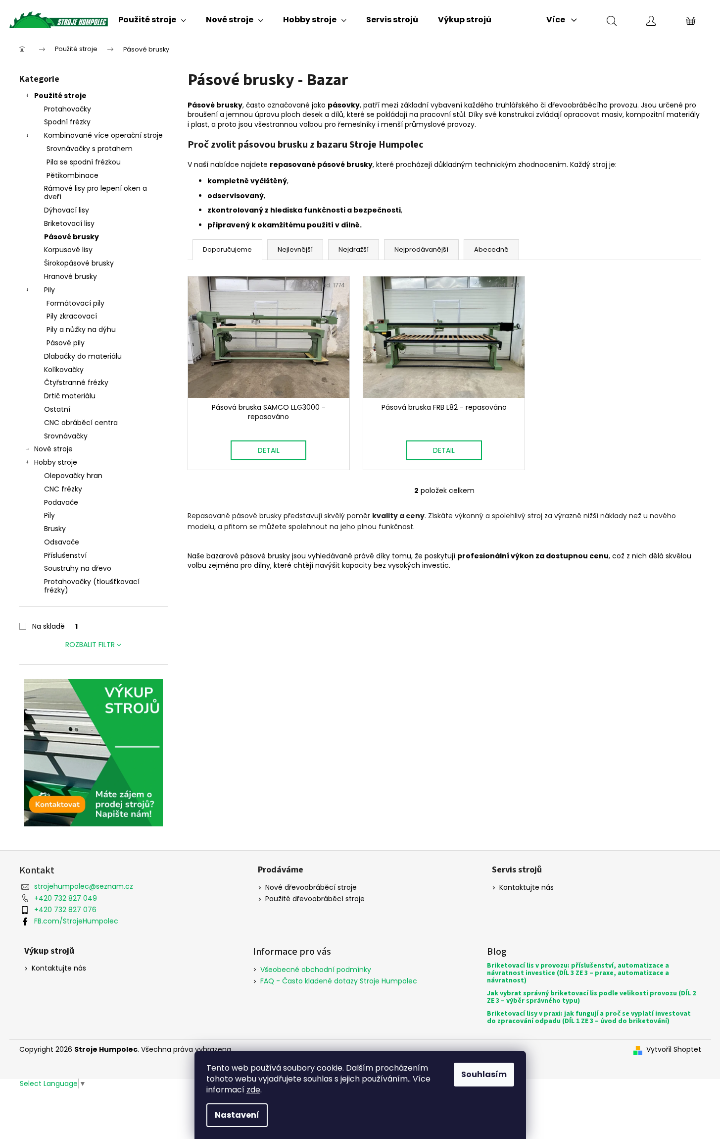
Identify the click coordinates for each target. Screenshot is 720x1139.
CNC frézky (63, 489)
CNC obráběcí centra (81, 423)
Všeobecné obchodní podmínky (315, 970)
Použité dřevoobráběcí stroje (315, 899)
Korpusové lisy (68, 250)
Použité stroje (60, 96)
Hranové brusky (70, 276)
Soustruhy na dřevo (77, 568)
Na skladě (55, 626)
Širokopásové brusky (79, 263)
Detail (269, 450)
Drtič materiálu (70, 396)
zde (253, 1089)
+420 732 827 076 (65, 910)
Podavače (61, 502)
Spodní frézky (67, 122)
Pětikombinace (72, 175)
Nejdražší (353, 249)
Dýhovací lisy (66, 210)
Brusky (55, 529)
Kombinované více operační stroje (103, 135)
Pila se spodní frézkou (84, 162)
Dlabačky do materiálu (83, 356)
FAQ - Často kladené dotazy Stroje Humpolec (338, 981)
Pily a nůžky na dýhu (81, 329)
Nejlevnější (295, 249)
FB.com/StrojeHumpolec (76, 921)
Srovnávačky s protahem (90, 149)
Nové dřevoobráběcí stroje (311, 887)
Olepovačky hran (73, 476)
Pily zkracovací (72, 316)
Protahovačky (67, 109)
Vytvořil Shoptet (673, 1049)
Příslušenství (65, 555)
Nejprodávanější (421, 249)
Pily (49, 290)
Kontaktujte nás (526, 887)
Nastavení (237, 1115)
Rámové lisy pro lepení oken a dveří (95, 192)
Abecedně (491, 249)
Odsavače (61, 542)
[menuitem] (152, 20)
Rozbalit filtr (90, 645)
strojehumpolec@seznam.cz (83, 886)
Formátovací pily (75, 303)
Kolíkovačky (64, 370)
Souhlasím (484, 1074)
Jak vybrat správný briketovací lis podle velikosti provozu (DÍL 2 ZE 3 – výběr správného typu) (591, 997)
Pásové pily (66, 343)
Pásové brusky (71, 237)
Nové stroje (53, 449)
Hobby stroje (55, 462)
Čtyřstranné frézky (76, 382)
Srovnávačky (66, 436)
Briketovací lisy (69, 223)
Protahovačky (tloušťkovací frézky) (92, 586)
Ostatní (57, 409)
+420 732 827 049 (65, 898)
